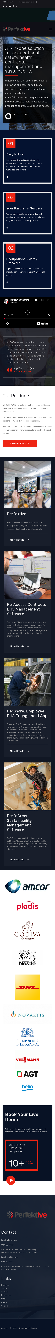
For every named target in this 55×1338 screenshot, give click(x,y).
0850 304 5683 (8, 2)
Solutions (5, 1288)
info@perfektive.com (26, 2)
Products (5, 1285)
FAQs (3, 1298)
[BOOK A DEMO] (8, 116)
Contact (4, 1306)
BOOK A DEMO (22, 114)
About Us (5, 1291)
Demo (4, 1302)
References (6, 1295)
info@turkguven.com (9, 1240)
